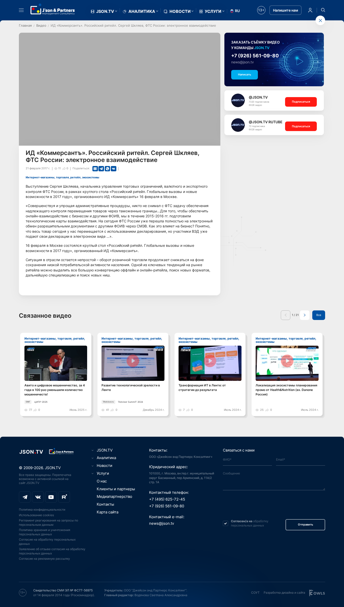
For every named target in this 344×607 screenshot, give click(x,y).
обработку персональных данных (249, 523)
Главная (25, 25)
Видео (41, 25)
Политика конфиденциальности (42, 509)
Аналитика (141, 11)
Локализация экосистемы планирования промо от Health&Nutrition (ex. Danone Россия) (286, 389)
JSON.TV (105, 11)
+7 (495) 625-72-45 (167, 499)
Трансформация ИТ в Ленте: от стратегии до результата (202, 387)
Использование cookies (36, 515)
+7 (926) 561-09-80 (255, 56)
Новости (180, 11)
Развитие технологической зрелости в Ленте (130, 387)
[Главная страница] (52, 9)
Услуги (213, 11)
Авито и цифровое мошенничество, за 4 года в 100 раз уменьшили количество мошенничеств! (54, 389)
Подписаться (301, 101)
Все (318, 315)
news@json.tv (242, 62)
